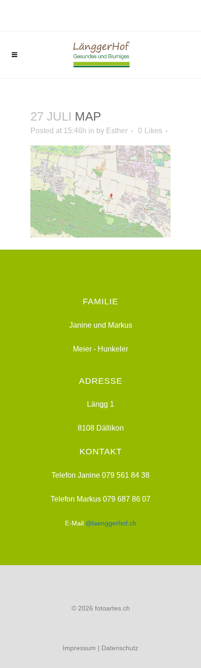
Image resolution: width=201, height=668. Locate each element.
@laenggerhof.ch (111, 523)
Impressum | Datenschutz (100, 648)
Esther (117, 131)
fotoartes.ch (112, 608)
